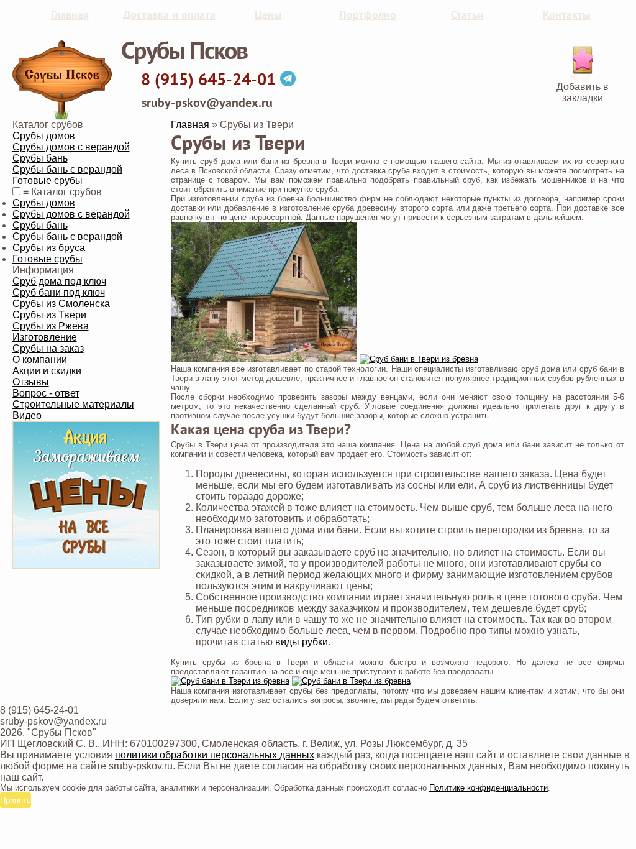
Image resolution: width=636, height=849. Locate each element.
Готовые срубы (47, 180)
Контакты (567, 15)
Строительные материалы (73, 404)
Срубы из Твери (49, 315)
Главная (70, 15)
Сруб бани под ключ (58, 292)
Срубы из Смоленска (61, 303)
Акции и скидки (46, 370)
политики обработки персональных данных (214, 755)
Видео (27, 415)
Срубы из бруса (48, 247)
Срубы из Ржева (50, 326)
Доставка (169, 15)
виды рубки (301, 641)
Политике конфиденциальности (488, 787)
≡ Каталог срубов (62, 191)
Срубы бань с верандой (67, 169)
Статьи (467, 15)
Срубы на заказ (48, 348)
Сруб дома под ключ (59, 281)
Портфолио (367, 15)
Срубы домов (43, 136)
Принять (15, 800)
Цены (268, 15)
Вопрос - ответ (46, 393)
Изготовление (44, 337)
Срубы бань (40, 158)
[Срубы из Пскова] (62, 117)
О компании (39, 359)
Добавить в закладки (582, 92)
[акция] (86, 565)
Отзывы (30, 382)
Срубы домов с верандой (71, 147)
